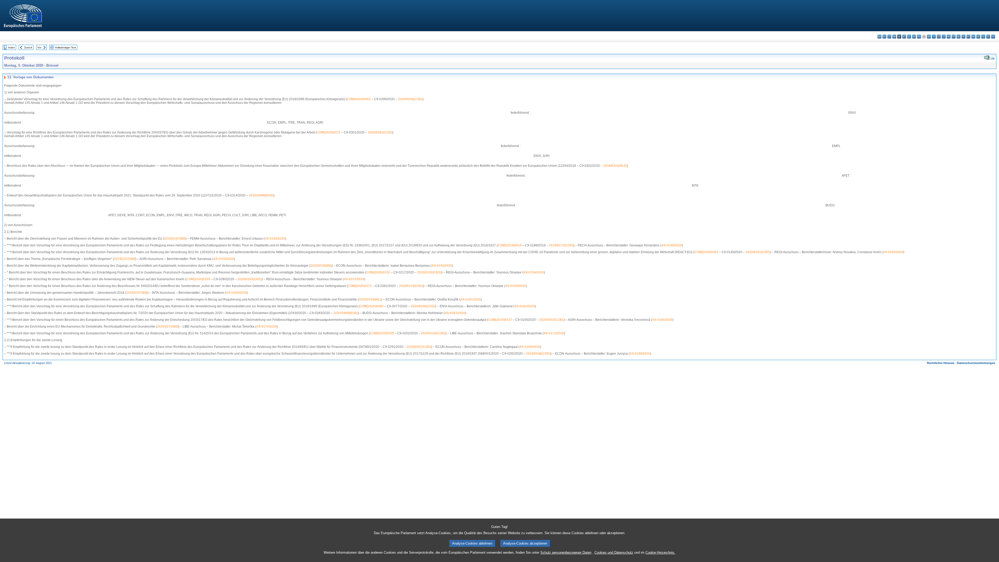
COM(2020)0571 (329, 132)
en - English (914, 37)
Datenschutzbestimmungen (976, 363)
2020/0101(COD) (758, 252)
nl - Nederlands (958, 37)
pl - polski (963, 37)
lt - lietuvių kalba (944, 37)
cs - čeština (889, 37)
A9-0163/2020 (455, 313)
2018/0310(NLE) (615, 166)
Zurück (28, 47)
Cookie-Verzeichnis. (660, 552)
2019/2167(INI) (174, 238)
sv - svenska (993, 37)
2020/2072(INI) (167, 326)
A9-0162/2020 (524, 306)
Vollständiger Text (65, 47)
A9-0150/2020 (893, 252)
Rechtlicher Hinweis (940, 363)
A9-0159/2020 (515, 286)
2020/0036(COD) (410, 99)
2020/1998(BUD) (261, 195)
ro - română (973, 37)
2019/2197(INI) (137, 293)
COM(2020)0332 (378, 272)
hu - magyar (949, 37)
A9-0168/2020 (640, 353)
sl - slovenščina (983, 37)
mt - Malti (954, 37)
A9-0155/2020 (442, 265)
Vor (39, 47)
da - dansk (894, 37)
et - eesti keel (904, 37)
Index (11, 47)
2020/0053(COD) (551, 320)
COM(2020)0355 (198, 279)
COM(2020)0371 (360, 286)
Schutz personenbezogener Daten (565, 552)
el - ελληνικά (909, 37)
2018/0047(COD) (419, 347)
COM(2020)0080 (371, 306)
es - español (884, 37)
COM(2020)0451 (706, 252)
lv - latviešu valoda (939, 37)
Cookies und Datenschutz (613, 552)
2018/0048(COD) (538, 353)
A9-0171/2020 (553, 333)
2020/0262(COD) (380, 132)
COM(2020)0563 (359, 99)
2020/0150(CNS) (429, 272)
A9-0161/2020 (470, 299)
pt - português (968, 37)
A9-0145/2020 (275, 238)
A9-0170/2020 (266, 326)
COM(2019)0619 (510, 245)
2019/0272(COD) (561, 245)
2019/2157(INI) (124, 259)
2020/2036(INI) (321, 265)
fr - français (919, 37)
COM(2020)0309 (382, 333)
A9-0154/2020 (223, 259)
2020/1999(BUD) (346, 313)
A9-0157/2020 (354, 279)
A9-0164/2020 (662, 320)
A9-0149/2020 (671, 245)
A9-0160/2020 (236, 293)
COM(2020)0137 (500, 320)
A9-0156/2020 (533, 272)
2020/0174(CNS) (411, 286)
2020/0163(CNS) (250, 279)
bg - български (879, 37)
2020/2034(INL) (370, 299)
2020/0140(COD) (433, 333)
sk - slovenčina (978, 37)
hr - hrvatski (929, 37)
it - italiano (934, 37)
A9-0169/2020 (530, 347)
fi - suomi (988, 37)
